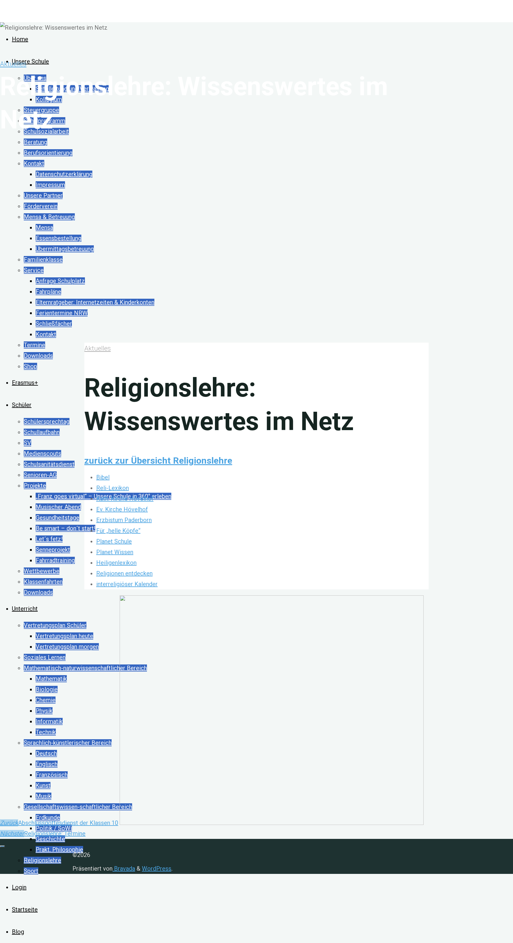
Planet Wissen (114, 552)
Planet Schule (114, 541)
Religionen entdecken (124, 573)
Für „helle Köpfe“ (118, 530)
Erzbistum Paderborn (124, 520)
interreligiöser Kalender (127, 584)
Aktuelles (13, 64)
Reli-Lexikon (112, 488)
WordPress (156, 868)
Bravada (124, 868)
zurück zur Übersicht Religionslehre (158, 460)
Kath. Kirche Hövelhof (124, 498)
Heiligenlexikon (116, 562)
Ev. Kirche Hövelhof (122, 509)
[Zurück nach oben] (2, 846)
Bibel (103, 477)
